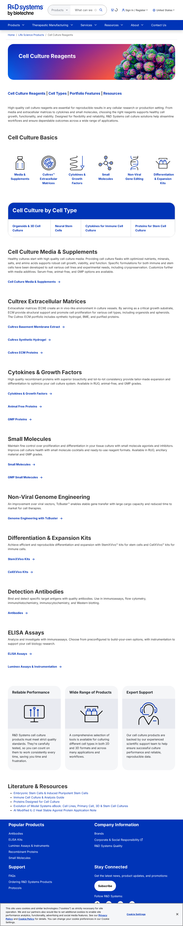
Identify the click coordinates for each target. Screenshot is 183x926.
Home (11, 34)
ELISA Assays (18, 653)
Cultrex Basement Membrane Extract (34, 327)
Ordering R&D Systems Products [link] (30, 882)
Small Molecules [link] (19, 858)
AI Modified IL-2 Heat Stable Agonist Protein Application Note (55, 810)
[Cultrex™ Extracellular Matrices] (48, 163)
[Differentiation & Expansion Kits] (163, 163)
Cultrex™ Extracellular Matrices (48, 179)
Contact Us (158, 25)
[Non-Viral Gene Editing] (134, 163)
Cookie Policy (26, 918)
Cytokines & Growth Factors (77, 179)
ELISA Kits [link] (15, 839)
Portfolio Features (85, 93)
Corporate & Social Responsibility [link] (116, 840)
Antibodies (16, 613)
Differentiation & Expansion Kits (164, 179)
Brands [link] (99, 833)
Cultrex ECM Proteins (23, 352)
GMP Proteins (18, 419)
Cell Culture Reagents (26, 93)
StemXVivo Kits (19, 559)
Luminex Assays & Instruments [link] (29, 845)
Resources (111, 25)
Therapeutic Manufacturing (50, 25)
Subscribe (105, 886)
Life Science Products (31, 34)
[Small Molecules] (106, 163)
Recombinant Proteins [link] (23, 852)
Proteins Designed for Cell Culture (37, 801)
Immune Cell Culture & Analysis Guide (39, 797)
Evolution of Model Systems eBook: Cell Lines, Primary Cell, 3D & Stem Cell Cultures (71, 806)
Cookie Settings (136, 914)
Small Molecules (19, 464)
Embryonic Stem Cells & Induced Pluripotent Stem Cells (51, 793)
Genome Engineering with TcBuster (33, 518)
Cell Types (57, 93)
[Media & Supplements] (20, 163)
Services (86, 25)
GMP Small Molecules (23, 477)
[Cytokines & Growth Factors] (77, 163)
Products (14, 25)
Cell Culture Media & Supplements (32, 281)
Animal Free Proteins (23, 406)
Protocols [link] (15, 888)
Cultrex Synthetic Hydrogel (27, 339)
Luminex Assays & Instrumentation (33, 666)
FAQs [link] (12, 876)
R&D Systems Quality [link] (108, 846)
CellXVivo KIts (18, 572)
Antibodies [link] (16, 833)
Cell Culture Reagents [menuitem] (60, 34)
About (135, 25)
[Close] (177, 914)
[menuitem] (11, 35)
